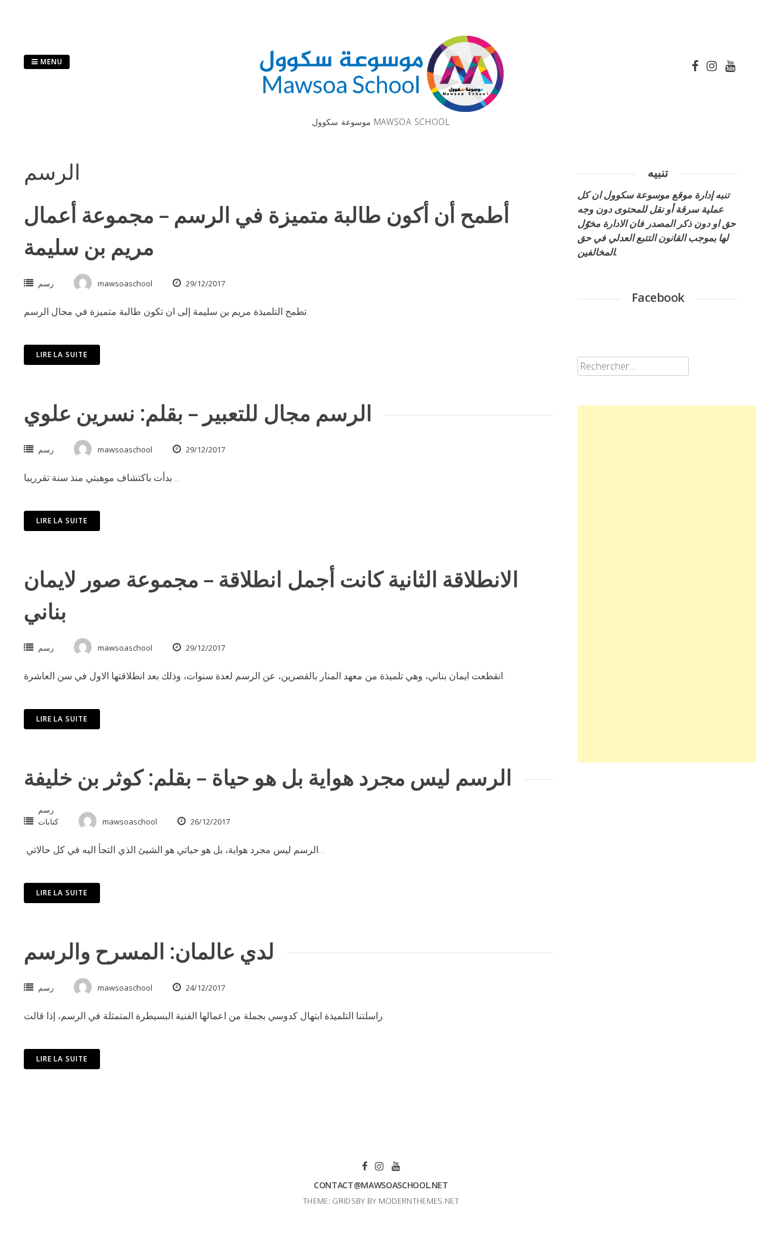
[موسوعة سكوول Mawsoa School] (381, 108)
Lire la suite (62, 354)
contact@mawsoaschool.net (381, 1185)
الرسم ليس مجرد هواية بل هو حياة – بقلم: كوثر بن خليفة (268, 777)
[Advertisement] (666, 584)
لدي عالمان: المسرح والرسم (149, 951)
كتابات (48, 821)
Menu (50, 62)
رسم (46, 283)
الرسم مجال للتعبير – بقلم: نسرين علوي (198, 412)
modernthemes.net (419, 1200)
